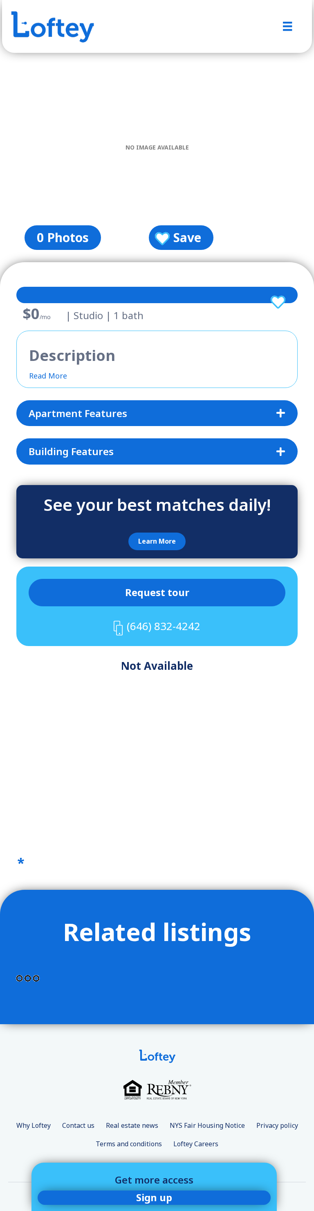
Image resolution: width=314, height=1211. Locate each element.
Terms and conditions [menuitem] (129, 1143)
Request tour (157, 592)
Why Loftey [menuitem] (33, 1125)
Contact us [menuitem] (78, 1125)
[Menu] (287, 26)
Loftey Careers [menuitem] (195, 1143)
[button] (157, 541)
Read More (48, 376)
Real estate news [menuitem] (132, 1125)
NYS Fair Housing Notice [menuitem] (207, 1125)
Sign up (154, 1197)
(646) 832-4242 (163, 626)
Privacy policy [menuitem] (277, 1125)
